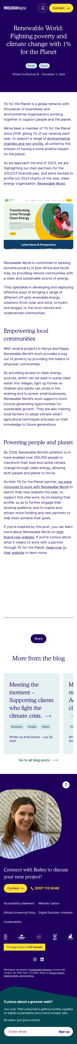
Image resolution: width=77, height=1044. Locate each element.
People (31, 65)
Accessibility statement (19, 903)
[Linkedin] (42, 959)
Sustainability (12, 922)
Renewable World (51, 183)
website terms (11, 975)
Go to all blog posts (34, 760)
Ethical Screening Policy (20, 912)
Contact (59, 8)
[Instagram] (35, 959)
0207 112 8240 (46, 888)
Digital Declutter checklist (55, 912)
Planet (44, 65)
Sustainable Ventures (40, 969)
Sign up (64, 1031)
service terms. (26, 975)
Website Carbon (49, 903)
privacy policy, (57, 972)
